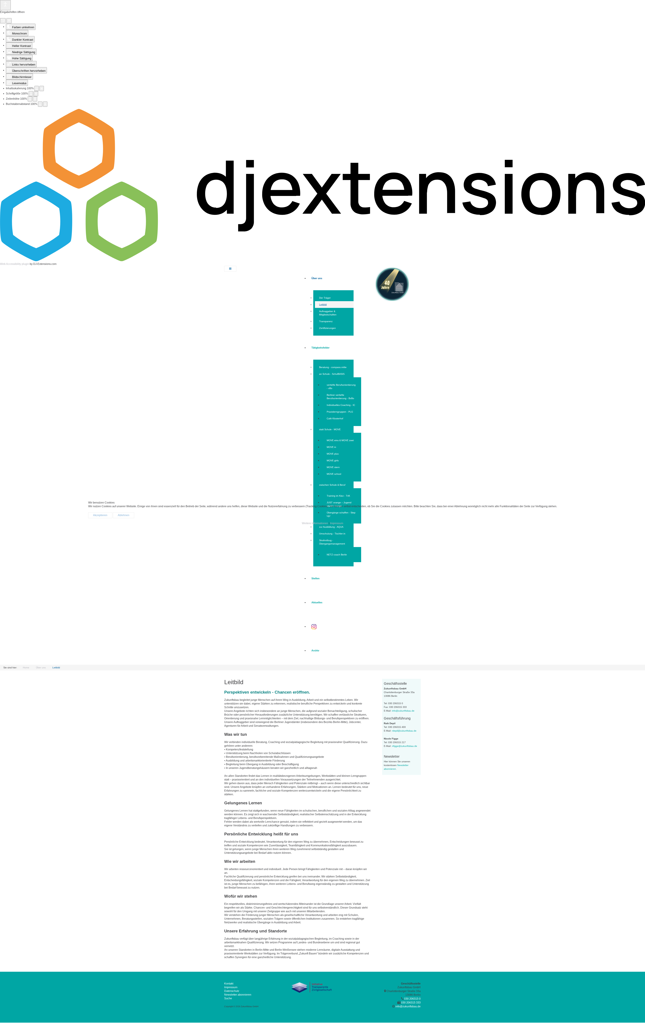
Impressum (336, 523)
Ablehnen (123, 515)
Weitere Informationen (315, 523)
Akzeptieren (100, 515)
